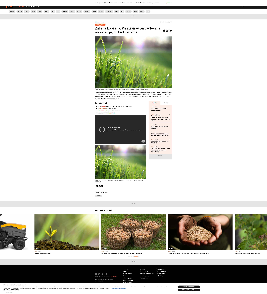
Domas (39, 11)
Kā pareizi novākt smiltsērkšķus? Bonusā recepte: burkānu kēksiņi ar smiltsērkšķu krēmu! (160, 118)
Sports (135, 11)
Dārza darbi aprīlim (103, 111)
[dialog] (133, 288)
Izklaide (26, 11)
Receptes (65, 11)
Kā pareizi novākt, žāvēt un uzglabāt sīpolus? (158, 109)
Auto (122, 11)
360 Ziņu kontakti (161, 273)
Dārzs (148, 11)
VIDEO (102, 24)
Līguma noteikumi (161, 271)
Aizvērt (169, 3)
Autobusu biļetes (144, 276)
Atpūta (33, 11)
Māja (58, 11)
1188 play (21, 6)
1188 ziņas (97, 22)
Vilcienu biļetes (144, 278)
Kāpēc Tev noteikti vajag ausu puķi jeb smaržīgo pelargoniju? (160, 134)
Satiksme (36, 6)
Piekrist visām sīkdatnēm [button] (189, 286)
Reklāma (125, 271)
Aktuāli (94, 11)
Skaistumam (109, 11)
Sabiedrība (87, 11)
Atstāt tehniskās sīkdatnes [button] (189, 289)
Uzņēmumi (29, 6)
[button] (128, 256)
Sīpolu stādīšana (102, 108)
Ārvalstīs (72, 11)
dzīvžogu (103, 106)
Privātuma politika (127, 278)
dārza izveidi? (111, 113)
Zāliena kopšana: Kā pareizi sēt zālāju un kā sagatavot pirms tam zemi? (121, 253)
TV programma (160, 269)
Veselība (46, 11)
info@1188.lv (114, 276)
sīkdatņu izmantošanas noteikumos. (119, 288)
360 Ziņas (12, 11)
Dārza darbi (98, 195)
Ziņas (15, 6)
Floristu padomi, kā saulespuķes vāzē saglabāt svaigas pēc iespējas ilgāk (160, 150)
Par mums (125, 269)
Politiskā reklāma (127, 282)
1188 (98, 269)
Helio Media (160, 276)
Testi (53, 11)
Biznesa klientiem (127, 273)
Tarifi (124, 276)
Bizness (141, 11)
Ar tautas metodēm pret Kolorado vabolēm (180, 253)
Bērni (116, 11)
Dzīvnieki (79, 11)
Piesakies (20, 11)
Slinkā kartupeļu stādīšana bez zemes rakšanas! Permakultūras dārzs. (54, 253)
